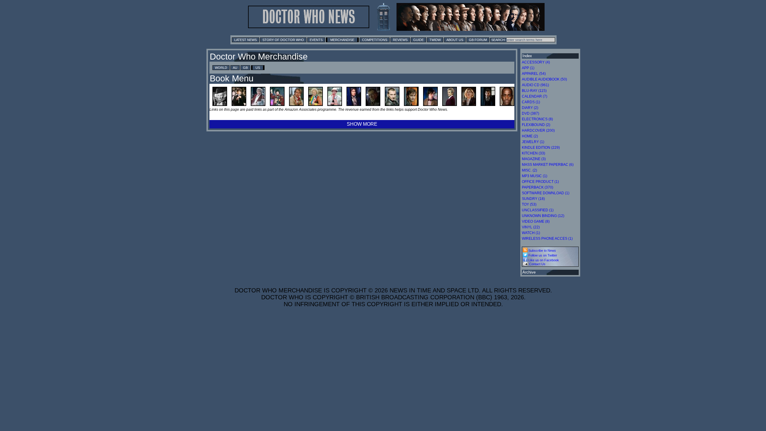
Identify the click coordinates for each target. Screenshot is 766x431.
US (258, 67)
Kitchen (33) (533, 153)
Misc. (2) (529, 170)
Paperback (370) (537, 187)
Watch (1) (531, 233)
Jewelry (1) (533, 142)
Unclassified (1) (538, 210)
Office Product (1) (540, 182)
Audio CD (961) (535, 85)
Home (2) (530, 136)
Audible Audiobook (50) (544, 79)
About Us (454, 40)
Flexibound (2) (536, 125)
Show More (362, 124)
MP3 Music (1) (534, 176)
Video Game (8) (536, 221)
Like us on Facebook (543, 260)
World (221, 67)
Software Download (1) (545, 193)
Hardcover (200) (538, 130)
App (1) (528, 68)
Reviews (400, 40)
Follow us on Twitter (542, 255)
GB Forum (478, 40)
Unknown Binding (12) (543, 216)
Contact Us (536, 264)
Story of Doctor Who (283, 40)
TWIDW (435, 40)
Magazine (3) (534, 159)
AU (235, 67)
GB (245, 67)
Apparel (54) (534, 74)
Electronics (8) (537, 119)
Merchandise (342, 40)
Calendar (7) (534, 96)
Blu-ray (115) (534, 91)
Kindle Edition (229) (541, 147)
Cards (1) (531, 102)
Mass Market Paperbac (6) (548, 165)
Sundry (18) (533, 199)
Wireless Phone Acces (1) (547, 238)
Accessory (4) (536, 62)
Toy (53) (529, 204)
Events (316, 40)
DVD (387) (530, 113)
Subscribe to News (542, 250)
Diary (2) (530, 108)
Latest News (245, 40)
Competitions (374, 40)
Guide (418, 40)
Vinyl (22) (531, 227)
